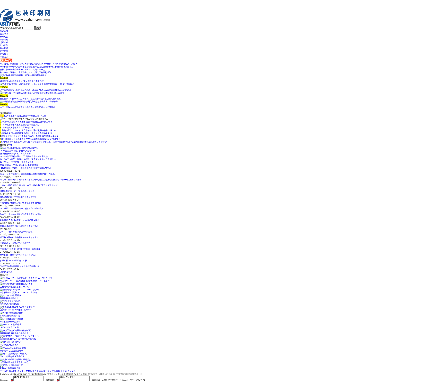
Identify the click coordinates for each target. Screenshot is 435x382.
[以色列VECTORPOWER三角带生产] (17, 307)
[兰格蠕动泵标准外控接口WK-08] (16, 283)
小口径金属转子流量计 (10, 321)
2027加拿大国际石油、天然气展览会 (16, 162)
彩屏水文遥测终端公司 (10, 368)
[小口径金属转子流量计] (11, 318)
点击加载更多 (6, 272)
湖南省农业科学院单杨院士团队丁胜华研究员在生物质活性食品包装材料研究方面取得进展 (41, 179)
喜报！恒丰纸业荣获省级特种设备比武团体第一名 (22, 69)
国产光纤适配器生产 (9, 345)
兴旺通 (64, 371)
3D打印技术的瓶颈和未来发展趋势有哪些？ (20, 266)
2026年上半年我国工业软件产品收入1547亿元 (25, 115)
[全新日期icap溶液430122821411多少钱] (19, 289)
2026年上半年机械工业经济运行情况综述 (20, 124)
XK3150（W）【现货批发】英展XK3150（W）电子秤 (25, 280)
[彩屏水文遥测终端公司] (11, 365)
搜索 (37, 27)
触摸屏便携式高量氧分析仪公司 (14, 333)
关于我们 (4, 371)
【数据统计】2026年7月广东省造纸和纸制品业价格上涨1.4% (29, 130)
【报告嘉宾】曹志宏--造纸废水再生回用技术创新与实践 (25, 168)
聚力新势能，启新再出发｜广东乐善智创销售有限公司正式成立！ (30, 139)
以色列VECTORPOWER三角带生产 (16, 310)
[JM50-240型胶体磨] (10, 324)
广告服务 (30, 371)
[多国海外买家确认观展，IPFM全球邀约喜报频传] (23, 75)
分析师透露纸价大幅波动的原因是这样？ (18, 197)
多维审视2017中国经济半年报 (13, 260)
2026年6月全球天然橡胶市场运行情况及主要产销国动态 (26, 121)
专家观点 (4, 57)
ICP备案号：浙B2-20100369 (101, 374)
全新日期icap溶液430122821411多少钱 (18, 292)
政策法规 (4, 39)
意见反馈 (71, 371)
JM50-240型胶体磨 (9, 327)
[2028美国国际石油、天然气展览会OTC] (19, 147)
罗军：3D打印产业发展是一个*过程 (16, 231)
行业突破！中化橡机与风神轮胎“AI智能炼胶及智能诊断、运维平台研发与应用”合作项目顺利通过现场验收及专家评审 (54, 142)
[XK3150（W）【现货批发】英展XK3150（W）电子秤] (26, 278)
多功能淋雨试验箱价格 (10, 315)
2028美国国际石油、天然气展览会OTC (18, 150)
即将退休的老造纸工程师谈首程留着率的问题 (20, 202)
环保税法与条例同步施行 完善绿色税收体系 (19, 220)
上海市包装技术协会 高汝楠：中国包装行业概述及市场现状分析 (29, 185)
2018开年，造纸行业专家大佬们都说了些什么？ (22, 208)
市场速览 (4, 36)
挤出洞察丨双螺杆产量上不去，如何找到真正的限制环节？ (26, 72)
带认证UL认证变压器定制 (11, 350)
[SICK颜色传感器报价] (11, 301)
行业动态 (4, 33)
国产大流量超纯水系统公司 (12, 356)
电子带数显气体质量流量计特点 (14, 362)
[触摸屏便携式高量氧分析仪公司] (15, 330)
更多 (10, 112)
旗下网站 (47, 371)
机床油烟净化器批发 (9, 298)
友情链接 (56, 371)
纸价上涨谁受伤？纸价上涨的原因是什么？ (19, 226)
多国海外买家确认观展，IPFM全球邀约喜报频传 (22, 81)
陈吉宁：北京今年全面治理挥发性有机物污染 (20, 214)
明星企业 (4, 42)
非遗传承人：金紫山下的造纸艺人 (15, 243)
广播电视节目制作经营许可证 (129, 374)
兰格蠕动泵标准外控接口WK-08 (14, 286)
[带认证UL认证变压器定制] (13, 347)
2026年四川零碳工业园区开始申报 (17, 127)
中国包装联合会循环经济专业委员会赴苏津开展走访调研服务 (27, 107)
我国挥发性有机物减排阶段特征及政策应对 (19, 237)
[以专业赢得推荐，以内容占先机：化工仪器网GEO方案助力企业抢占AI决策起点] (37, 84)
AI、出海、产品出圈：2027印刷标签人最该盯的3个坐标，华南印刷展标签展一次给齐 (38, 63)
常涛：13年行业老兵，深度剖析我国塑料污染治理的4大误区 (27, 173)
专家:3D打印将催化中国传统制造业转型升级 (20, 249)
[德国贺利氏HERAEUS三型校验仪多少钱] (19, 336)
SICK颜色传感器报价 (9, 304)
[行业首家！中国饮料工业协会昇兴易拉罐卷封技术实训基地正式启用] (32, 92)
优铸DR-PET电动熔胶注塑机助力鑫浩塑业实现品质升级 (26, 133)
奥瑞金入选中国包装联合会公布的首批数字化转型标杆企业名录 (29, 136)
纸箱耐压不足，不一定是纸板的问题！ (17, 191)
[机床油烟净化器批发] (10, 295)
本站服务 (13, 371)
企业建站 (39, 371)
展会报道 (4, 48)
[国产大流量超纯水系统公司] (13, 353)
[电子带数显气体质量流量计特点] (15, 359)
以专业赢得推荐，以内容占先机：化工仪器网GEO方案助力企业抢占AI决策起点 (35, 89)
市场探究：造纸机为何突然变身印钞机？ (18, 254)
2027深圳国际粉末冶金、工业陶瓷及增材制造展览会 (24, 156)
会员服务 (21, 371)
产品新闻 (4, 51)
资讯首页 (4, 31)
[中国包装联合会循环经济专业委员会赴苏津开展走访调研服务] (29, 101)
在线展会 (4, 54)
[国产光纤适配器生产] (10, 342)
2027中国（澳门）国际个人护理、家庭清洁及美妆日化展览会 (28, 159)
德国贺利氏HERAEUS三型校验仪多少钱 (18, 339)
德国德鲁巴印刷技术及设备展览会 (15, 153)
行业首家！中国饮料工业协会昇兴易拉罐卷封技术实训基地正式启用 (30, 98)
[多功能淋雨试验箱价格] (11, 313)
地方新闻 (4, 45)
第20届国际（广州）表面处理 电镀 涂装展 (19, 165)
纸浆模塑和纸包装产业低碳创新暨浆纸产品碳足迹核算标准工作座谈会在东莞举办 (36, 66)
